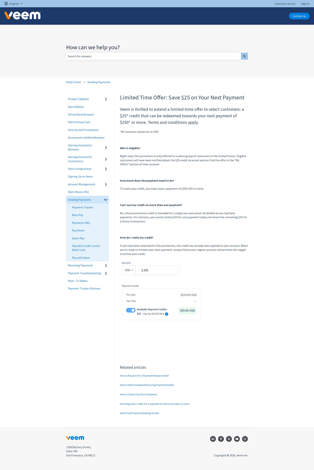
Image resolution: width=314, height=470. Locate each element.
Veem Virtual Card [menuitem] (79, 122)
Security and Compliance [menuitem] (83, 130)
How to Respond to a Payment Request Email (144, 375)
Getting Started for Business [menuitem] (80, 147)
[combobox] (153, 56)
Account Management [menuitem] (81, 184)
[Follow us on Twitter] (229, 439)
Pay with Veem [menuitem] (81, 257)
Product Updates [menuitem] (78, 99)
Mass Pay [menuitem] (77, 215)
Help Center (73, 82)
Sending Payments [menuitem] (79, 199)
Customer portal (285, 3)
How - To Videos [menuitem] (78, 281)
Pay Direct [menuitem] (78, 230)
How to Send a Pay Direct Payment (138, 394)
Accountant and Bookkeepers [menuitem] (86, 137)
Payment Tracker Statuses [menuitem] (84, 288)
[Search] (244, 56)
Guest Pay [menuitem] (78, 238)
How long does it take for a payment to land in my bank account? (155, 403)
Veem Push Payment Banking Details (139, 413)
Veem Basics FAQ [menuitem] (78, 192)
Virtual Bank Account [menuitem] (81, 114)
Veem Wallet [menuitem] (76, 107)
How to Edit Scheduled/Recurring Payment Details (147, 385)
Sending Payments (98, 82)
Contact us (299, 16)
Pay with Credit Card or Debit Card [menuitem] (86, 248)
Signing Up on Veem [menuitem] (80, 176)
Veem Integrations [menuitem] (79, 169)
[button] (106, 99)
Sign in (305, 3)
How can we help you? (93, 47)
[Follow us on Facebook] (221, 439)
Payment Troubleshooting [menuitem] (84, 273)
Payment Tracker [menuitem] (82, 207)
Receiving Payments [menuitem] (80, 265)
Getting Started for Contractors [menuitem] (80, 159)
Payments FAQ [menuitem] (81, 223)
